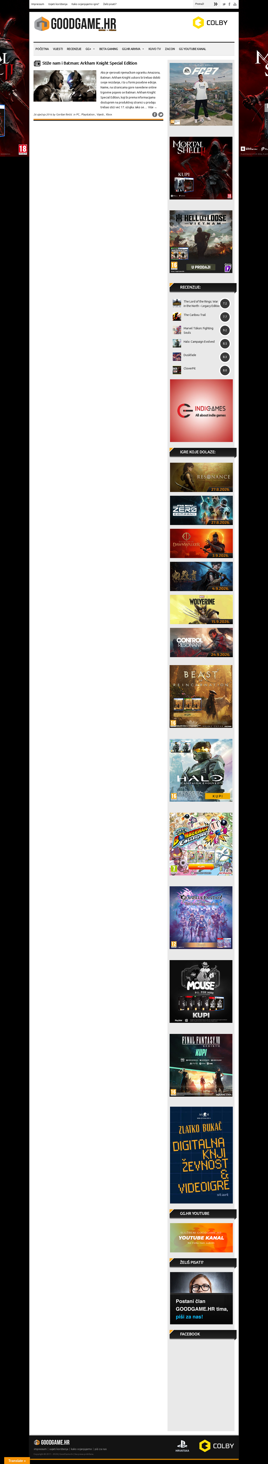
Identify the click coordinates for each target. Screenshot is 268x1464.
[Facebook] (229, 4)
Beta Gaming (108, 49)
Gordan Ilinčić (64, 114)
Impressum (37, 4)
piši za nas (101, 1449)
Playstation (88, 114)
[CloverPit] (175, 370)
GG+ (88, 49)
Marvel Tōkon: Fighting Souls (198, 330)
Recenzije (74, 49)
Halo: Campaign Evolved (199, 341)
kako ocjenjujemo (81, 1449)
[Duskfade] (175, 357)
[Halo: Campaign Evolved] (175, 343)
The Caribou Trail (195, 315)
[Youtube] (235, 4)
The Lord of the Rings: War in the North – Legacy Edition (202, 304)
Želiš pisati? (109, 4)
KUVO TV (155, 49)
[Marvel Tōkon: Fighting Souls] (175, 330)
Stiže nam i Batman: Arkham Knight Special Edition (89, 63)
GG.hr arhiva (131, 49)
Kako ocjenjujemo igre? (85, 4)
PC (77, 114)
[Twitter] (224, 4)
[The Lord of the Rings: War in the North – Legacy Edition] (175, 303)
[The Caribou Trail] (175, 316)
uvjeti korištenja (58, 1449)
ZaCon (170, 49)
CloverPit (190, 368)
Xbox (109, 114)
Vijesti (58, 49)
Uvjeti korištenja (57, 4)
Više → (152, 107)
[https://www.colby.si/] (185, 27)
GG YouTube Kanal (192, 49)
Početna (42, 49)
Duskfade (190, 355)
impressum (40, 1449)
